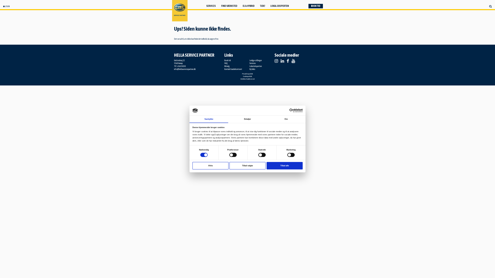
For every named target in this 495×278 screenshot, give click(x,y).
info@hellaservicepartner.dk (185, 69)
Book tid (315, 5)
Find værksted (229, 5)
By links (252, 69)
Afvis (210, 165)
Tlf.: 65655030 (180, 66)
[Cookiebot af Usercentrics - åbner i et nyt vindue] (291, 110)
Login (7, 6)
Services (211, 5)
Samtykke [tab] (208, 119)
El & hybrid (249, 5)
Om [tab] (286, 119)
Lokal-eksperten (279, 5)
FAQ (226, 63)
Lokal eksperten (255, 66)
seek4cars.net (251, 79)
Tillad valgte (247, 165)
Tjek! (262, 5)
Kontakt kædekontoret (233, 69)
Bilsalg (227, 66)
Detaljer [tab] (247, 119)
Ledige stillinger (255, 60)
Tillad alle (284, 165)
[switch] (233, 155)
